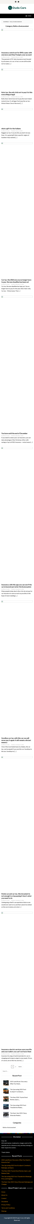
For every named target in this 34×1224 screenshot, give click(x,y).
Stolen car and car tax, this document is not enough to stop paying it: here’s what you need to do (16, 896)
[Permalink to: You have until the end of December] (17, 364)
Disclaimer (4, 1201)
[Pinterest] (15, 2)
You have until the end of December (14, 433)
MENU (29, 16)
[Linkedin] (18, 2)
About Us (4, 1195)
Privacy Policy (5, 1204)
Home (3, 1192)
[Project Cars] (17, 7)
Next (19, 1066)
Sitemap (3, 1211)
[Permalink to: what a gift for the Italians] (17, 117)
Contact (3, 1198)
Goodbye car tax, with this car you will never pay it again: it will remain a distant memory (16, 740)
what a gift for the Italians (11, 129)
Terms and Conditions (8, 1208)
